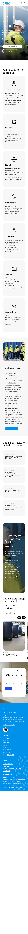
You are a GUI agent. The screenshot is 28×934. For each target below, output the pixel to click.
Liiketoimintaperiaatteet (9, 725)
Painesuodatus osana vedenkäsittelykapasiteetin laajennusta (13, 655)
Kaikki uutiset (19, 444)
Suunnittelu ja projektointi (15, 380)
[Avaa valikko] (25, 3)
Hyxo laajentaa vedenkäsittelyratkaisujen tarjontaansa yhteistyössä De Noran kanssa (12, 474)
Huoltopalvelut (12, 373)
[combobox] (16, 3)
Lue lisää (12, 428)
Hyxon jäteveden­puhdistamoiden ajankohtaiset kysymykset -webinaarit (13, 457)
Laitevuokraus (12, 375)
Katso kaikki (7, 613)
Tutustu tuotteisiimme (12, 46)
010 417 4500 (10, 755)
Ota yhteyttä (10, 51)
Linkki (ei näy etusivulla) (14, 94)
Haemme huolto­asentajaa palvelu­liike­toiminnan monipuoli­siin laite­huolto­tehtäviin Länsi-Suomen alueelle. (13, 507)
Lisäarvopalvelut (13, 378)
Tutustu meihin (11, 577)
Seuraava (9, 688)
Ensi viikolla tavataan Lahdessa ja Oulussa (13, 491)
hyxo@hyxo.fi (9, 753)
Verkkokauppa (12, 383)
